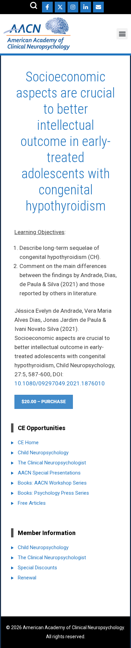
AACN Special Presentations (49, 473)
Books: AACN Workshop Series (52, 483)
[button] (122, 33)
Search (34, 5)
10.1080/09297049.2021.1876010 (59, 383)
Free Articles (32, 503)
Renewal (27, 578)
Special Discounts (37, 568)
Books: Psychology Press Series (53, 493)
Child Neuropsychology (43, 453)
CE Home (28, 443)
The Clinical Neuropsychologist (52, 463)
